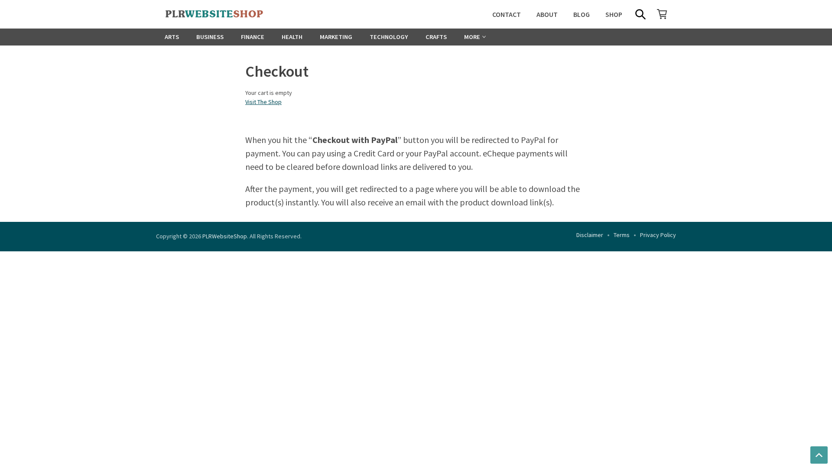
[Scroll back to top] (819, 455)
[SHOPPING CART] (662, 14)
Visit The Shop (263, 102)
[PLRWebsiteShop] (228, 14)
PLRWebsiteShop (224, 236)
